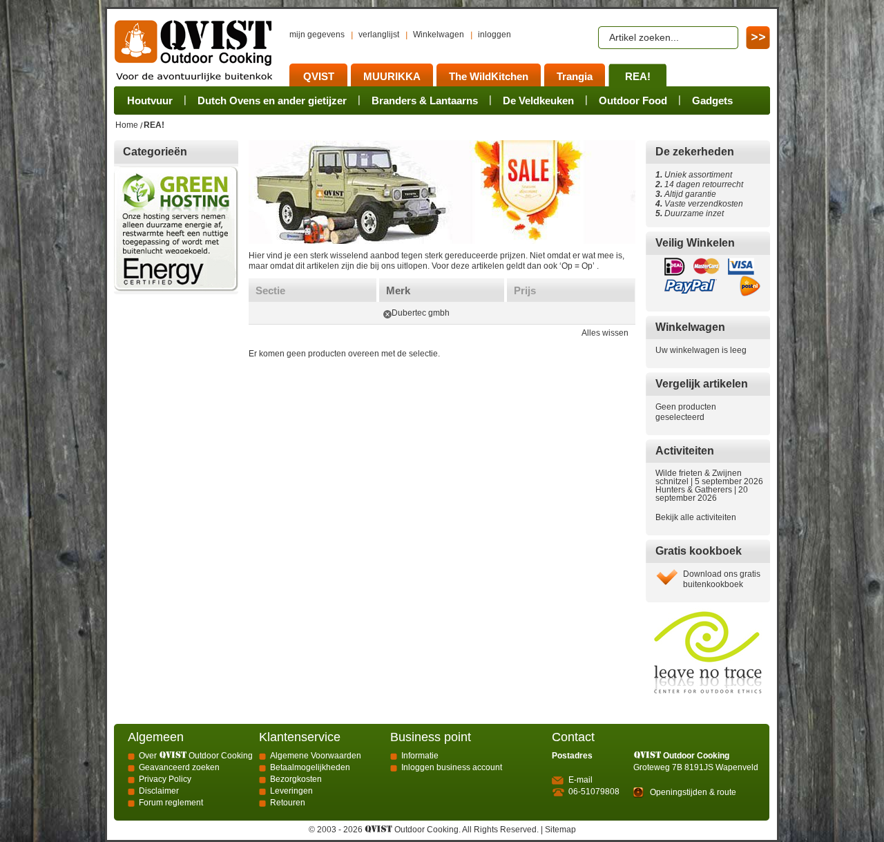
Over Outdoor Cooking (196, 755)
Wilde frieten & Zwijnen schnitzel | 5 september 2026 (709, 477)
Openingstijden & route (693, 792)
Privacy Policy (165, 779)
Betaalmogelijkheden (310, 767)
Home (126, 125)
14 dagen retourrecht (699, 184)
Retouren (287, 802)
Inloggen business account (451, 767)
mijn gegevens (317, 34)
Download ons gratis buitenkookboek (721, 579)
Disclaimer (159, 791)
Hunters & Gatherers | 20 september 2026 (701, 494)
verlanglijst (378, 34)
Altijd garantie (685, 194)
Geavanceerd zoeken (179, 767)
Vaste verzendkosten (701, 204)
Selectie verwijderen (387, 314)
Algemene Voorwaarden (315, 755)
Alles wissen (605, 333)
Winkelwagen (438, 34)
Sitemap (560, 829)
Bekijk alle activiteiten (695, 517)
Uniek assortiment (693, 175)
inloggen (494, 34)
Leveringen (291, 791)
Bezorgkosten (296, 779)
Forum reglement (171, 802)
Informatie (420, 755)
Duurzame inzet (692, 213)
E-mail (580, 780)
